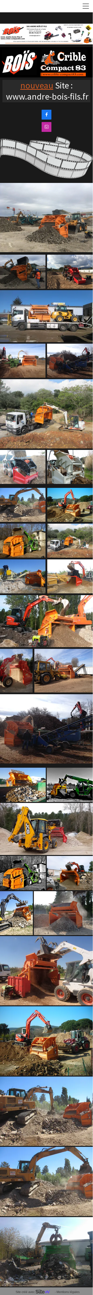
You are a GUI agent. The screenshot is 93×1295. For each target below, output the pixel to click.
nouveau (36, 85)
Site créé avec (25, 1292)
